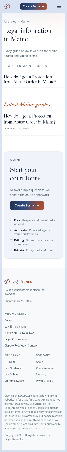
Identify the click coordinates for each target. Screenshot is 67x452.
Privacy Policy (44, 380)
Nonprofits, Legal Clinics (19, 332)
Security (41, 374)
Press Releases (45, 368)
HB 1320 (9, 361)
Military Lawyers (14, 380)
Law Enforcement (15, 326)
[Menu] (59, 6)
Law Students (12, 368)
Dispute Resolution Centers (21, 345)
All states (10, 21)
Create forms (33, 6)
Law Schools (12, 374)
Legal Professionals (16, 339)
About (39, 361)
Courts (8, 320)
